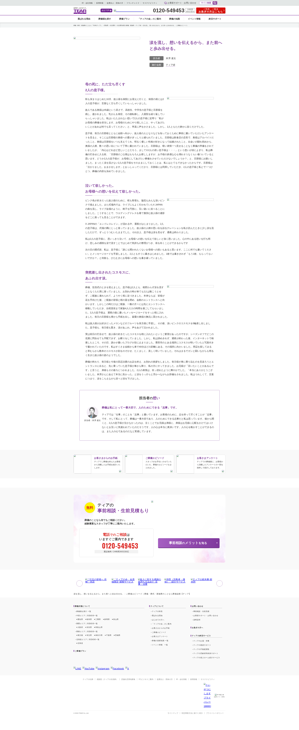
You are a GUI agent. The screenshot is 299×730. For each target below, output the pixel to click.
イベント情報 (194, 19)
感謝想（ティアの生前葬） (107, 679)
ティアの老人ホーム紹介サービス (206, 657)
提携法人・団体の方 (115, 3)
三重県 (98, 619)
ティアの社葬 (88, 679)
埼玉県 (89, 635)
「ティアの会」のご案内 (149, 19)
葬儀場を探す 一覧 (83, 611)
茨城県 (117, 635)
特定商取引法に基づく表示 (192, 713)
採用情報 (99, 3)
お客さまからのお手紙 (161, 628)
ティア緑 (170, 65)
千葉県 (109, 635)
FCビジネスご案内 (146, 679)
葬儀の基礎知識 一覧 (160, 641)
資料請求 (197, 620)
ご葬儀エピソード (159, 632)
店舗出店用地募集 (128, 679)
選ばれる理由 (84, 19)
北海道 (80, 643)
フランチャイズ (132, 3)
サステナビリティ (150, 3)
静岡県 (107, 619)
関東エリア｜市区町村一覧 (87, 631)
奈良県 (89, 627)
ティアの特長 (157, 611)
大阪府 (80, 627)
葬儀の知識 (174, 19)
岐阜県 (89, 619)
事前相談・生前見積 (201, 611)
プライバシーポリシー (215, 713)
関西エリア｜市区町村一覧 (87, 623)
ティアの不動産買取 (201, 649)
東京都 (80, 635)
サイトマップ (173, 713)
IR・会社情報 (87, 3)
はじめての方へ (158, 620)
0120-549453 (168, 10)
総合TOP (105, 10)
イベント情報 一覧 (160, 645)
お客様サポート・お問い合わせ (205, 615)
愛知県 (80, 619)
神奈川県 (99, 635)
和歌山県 (99, 627)
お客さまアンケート (160, 636)
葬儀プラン (124, 19)
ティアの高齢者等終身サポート (205, 653)
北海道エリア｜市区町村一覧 (88, 639)
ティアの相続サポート (202, 645)
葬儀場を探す (104, 19)
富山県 (116, 619)
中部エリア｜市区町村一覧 (87, 615)
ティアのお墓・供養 (201, 641)
